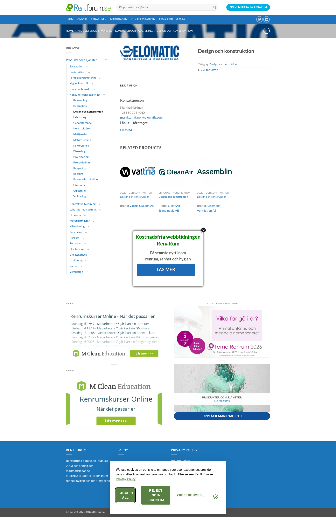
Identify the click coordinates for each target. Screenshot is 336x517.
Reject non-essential (155, 495)
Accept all (127, 495)
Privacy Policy (126, 479)
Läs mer (166, 269)
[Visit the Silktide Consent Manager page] (215, 496)
